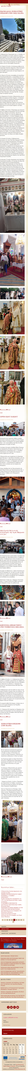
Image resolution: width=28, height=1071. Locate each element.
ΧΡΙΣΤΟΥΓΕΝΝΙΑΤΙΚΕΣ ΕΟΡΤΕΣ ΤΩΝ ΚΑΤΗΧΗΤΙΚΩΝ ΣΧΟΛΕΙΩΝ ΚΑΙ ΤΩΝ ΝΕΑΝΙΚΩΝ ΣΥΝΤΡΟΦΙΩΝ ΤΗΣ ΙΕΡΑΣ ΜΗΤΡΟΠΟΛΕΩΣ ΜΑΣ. (13, 973)
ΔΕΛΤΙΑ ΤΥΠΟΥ (5, 928)
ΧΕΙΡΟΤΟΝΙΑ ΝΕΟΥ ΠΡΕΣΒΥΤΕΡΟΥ (9, 956)
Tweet (2, 879)
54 (7, 920)
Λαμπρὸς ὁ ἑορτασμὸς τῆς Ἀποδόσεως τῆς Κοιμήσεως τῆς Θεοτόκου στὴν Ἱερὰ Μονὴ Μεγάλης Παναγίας (12, 984)
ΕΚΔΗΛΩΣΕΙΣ (4, 931)
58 (16, 920)
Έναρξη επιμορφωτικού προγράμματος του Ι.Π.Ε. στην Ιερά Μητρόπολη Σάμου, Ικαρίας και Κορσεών (11, 900)
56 (12, 920)
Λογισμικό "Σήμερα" (7, 1025)
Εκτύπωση (5, 876)
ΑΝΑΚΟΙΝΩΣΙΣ (4, 897)
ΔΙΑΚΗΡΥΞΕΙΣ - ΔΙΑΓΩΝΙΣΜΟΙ (8, 933)
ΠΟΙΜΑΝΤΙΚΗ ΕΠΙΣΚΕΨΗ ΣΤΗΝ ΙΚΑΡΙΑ (10, 725)
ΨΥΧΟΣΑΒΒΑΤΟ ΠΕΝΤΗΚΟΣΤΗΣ (9, 903)
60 (21, 920)
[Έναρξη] (3, 920)
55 (9, 920)
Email (8, 409)
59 (18, 920)
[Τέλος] (13, 922)
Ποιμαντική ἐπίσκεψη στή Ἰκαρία (8, 913)
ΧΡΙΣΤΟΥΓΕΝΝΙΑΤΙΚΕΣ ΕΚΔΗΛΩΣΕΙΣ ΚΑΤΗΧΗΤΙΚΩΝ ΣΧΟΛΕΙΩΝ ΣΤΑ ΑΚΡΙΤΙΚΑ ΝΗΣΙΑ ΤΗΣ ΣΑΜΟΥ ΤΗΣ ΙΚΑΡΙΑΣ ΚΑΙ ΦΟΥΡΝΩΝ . (13, 964)
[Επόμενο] (23, 920)
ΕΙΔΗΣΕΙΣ (3, 926)
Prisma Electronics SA (20, 1069)
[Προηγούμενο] (5, 920)
